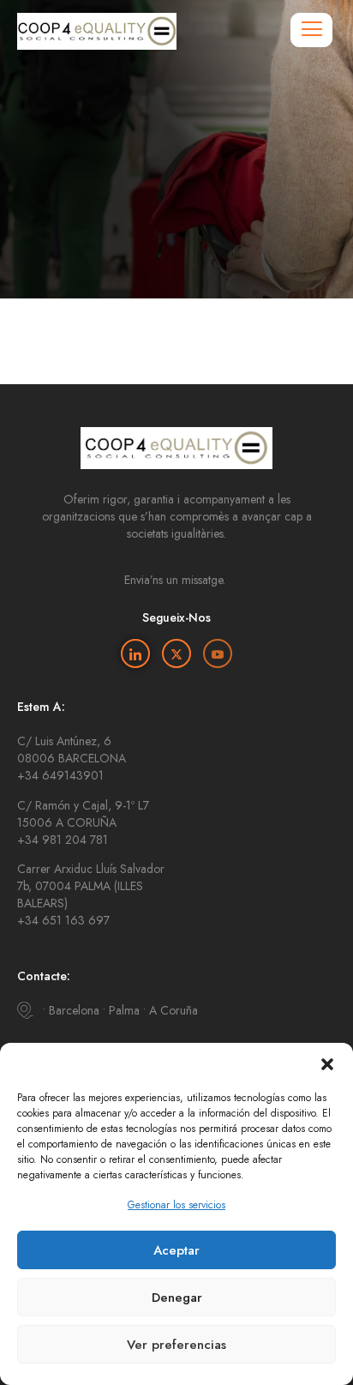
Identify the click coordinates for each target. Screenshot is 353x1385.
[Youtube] (217, 653)
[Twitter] (176, 653)
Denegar (177, 1297)
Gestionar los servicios (176, 1205)
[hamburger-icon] (311, 30)
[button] (327, 1064)
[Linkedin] (135, 653)
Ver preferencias (176, 1344)
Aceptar (176, 1250)
